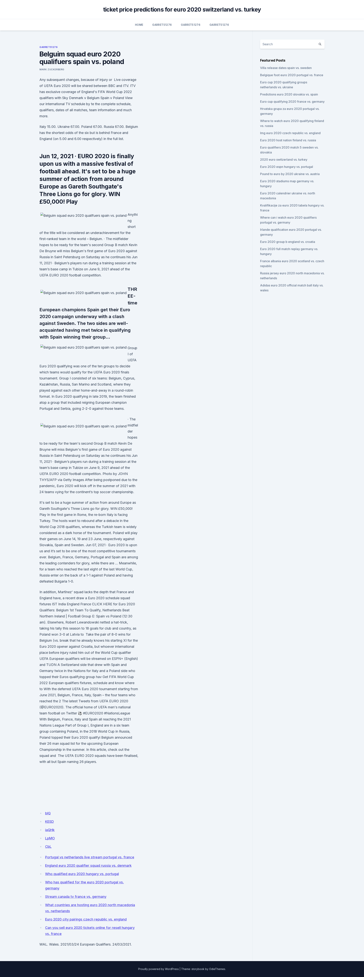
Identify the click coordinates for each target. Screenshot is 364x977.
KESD (49, 822)
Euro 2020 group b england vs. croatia (287, 242)
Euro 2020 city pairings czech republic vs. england (86, 919)
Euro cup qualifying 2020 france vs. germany (292, 101)
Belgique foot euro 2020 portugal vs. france (291, 75)
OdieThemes (217, 969)
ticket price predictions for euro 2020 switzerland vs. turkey (182, 9)
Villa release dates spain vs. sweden (286, 68)
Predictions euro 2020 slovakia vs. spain (289, 94)
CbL (48, 847)
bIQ (48, 813)
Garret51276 (162, 24)
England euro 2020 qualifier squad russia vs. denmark (88, 865)
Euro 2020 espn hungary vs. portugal (286, 167)
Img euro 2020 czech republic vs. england (290, 133)
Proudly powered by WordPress (158, 969)
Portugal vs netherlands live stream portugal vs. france (89, 857)
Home (139, 24)
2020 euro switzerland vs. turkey (283, 159)
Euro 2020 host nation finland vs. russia (288, 140)
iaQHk (50, 830)
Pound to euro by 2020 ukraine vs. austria (290, 174)
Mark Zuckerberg (51, 69)
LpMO (50, 838)
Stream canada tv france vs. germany (75, 897)
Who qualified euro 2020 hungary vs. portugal (82, 874)
